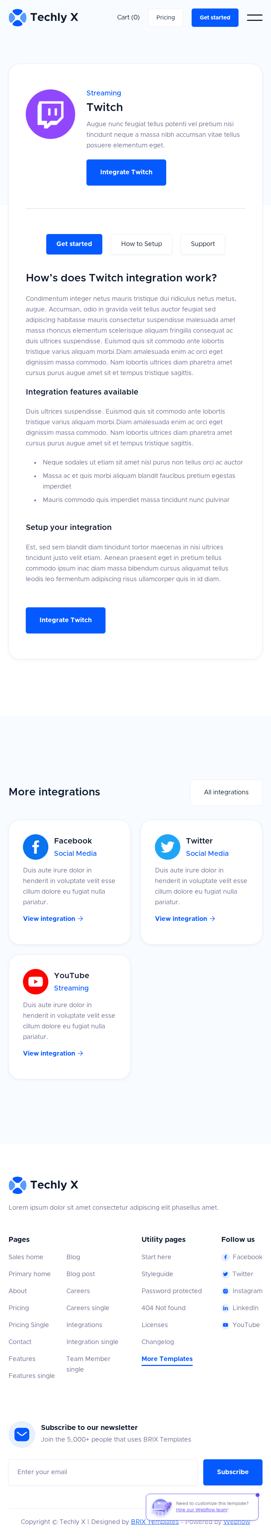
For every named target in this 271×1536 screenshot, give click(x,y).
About (17, 1291)
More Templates (167, 1359)
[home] (43, 18)
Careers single (87, 1308)
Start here (156, 1257)
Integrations (84, 1325)
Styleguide (157, 1274)
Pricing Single (28, 1325)
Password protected (171, 1291)
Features (22, 1359)
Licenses (154, 1325)
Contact (19, 1342)
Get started (215, 18)
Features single (31, 1376)
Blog (73, 1257)
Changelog (157, 1342)
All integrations (226, 792)
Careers (78, 1291)
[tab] (74, 244)
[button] (128, 17)
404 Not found (163, 1308)
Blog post (80, 1274)
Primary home (29, 1274)
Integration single (92, 1342)
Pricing (165, 18)
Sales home (25, 1257)
